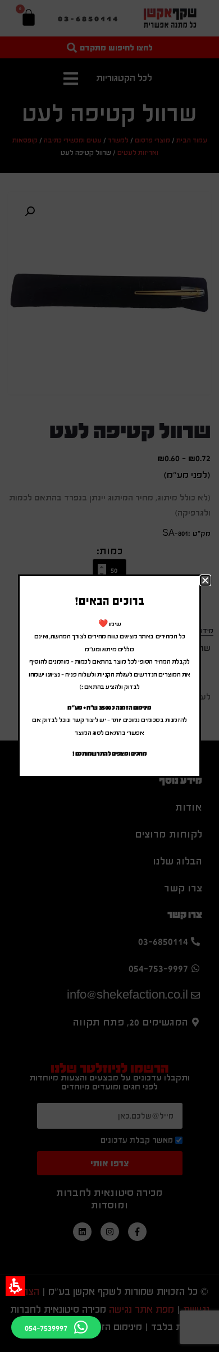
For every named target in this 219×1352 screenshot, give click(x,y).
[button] (15, 1286)
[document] (109, 676)
